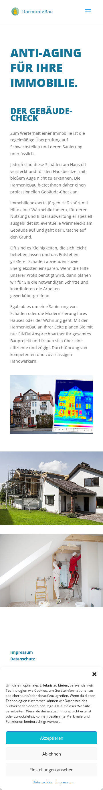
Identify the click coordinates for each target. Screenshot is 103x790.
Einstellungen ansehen (51, 769)
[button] (94, 674)
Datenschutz (43, 782)
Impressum (65, 782)
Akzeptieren (51, 738)
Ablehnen (51, 754)
